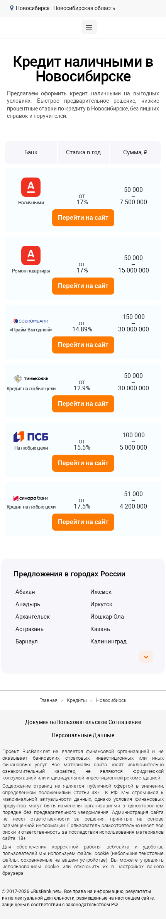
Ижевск (101, 591)
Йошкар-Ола (107, 616)
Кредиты (77, 700)
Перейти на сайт (83, 217)
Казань (100, 629)
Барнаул (26, 641)
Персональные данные (83, 735)
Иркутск (101, 604)
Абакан (25, 591)
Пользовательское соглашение (98, 722)
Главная (48, 700)
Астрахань (29, 629)
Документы (40, 722)
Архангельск (32, 616)
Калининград (108, 641)
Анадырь (27, 604)
